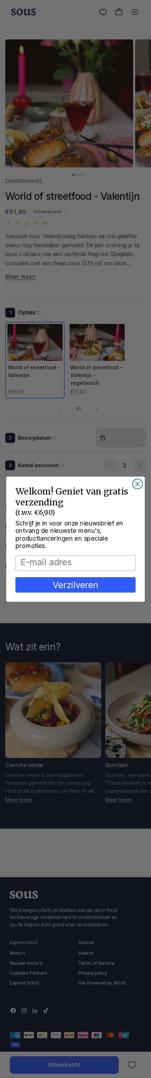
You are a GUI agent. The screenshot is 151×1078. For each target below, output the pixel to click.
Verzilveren (75, 584)
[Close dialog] (137, 484)
